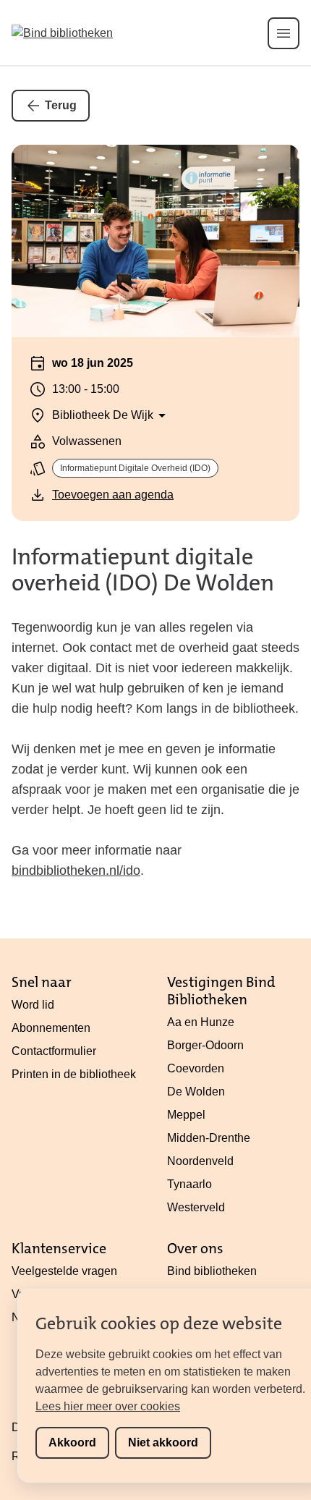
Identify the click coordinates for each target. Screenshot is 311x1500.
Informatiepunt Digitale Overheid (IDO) (135, 468)
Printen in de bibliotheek (74, 1074)
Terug (61, 105)
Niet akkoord (163, 1442)
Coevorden (195, 1068)
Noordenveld (200, 1161)
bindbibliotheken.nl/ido (76, 870)
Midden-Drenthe (208, 1138)
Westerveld (196, 1207)
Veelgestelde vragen (64, 1271)
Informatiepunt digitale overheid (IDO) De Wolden (143, 570)
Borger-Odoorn (205, 1045)
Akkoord (72, 1442)
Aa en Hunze (200, 1022)
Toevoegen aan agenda (113, 494)
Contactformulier (54, 1051)
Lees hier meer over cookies (107, 1406)
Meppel (186, 1115)
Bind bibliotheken (212, 1271)
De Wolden (196, 1091)
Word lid (33, 1005)
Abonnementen (51, 1028)
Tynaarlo (189, 1184)
